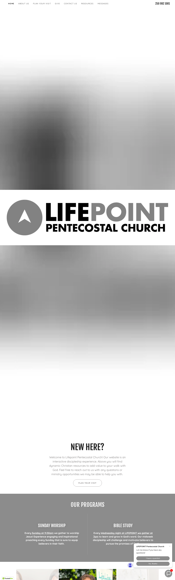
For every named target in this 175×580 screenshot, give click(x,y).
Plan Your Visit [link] (42, 3)
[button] (168, 573)
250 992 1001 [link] (162, 3)
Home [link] (11, 3)
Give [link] (57, 3)
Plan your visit (87, 483)
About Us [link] (23, 3)
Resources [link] (87, 3)
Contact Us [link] (70, 3)
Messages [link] (103, 3)
